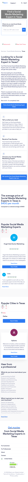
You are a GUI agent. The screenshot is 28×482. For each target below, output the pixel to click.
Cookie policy (20, 474)
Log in (25, 3)
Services (3, 51)
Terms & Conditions (9, 474)
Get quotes (14, 427)
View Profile (14, 267)
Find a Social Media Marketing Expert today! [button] (14, 106)
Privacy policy (14, 476)
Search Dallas (14, 321)
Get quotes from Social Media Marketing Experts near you (14, 177)
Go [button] (24, 29)
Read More (4, 417)
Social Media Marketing (14, 51)
